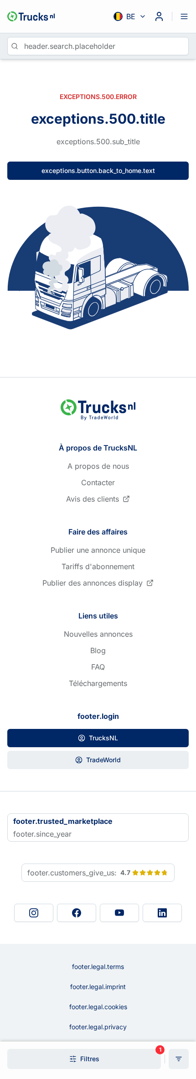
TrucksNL (103, 738)
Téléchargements (98, 683)
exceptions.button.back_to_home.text (98, 170)
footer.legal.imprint (98, 986)
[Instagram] (33, 913)
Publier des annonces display (92, 582)
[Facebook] (76, 913)
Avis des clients (92, 498)
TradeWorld (103, 760)
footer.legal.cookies (98, 1007)
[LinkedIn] (162, 913)
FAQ (98, 666)
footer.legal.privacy (98, 1027)
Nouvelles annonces (98, 634)
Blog (98, 650)
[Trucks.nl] (31, 16)
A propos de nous (98, 466)
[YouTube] (119, 913)
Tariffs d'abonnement (98, 566)
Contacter (98, 482)
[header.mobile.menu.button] (184, 16)
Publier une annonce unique (98, 550)
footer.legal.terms (98, 966)
